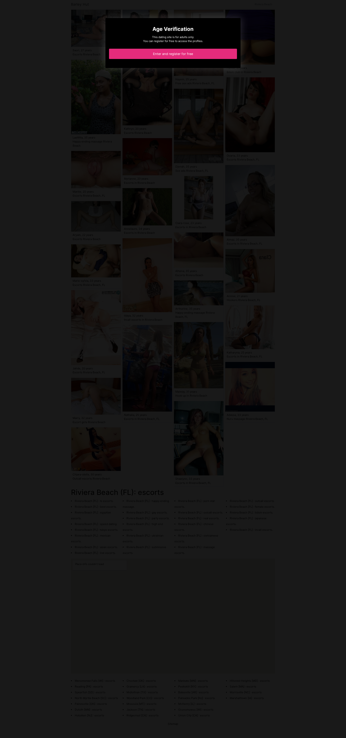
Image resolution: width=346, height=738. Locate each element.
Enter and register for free (173, 54)
